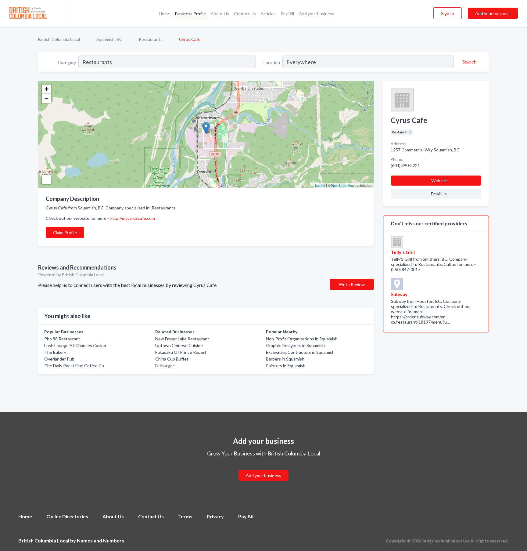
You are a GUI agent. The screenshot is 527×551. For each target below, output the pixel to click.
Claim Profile (65, 232)
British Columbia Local (59, 39)
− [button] (46, 98)
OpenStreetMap (342, 185)
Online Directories (67, 516)
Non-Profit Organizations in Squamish (302, 338)
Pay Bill (287, 13)
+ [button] (46, 89)
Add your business (316, 13)
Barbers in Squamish (285, 358)
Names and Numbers (100, 540)
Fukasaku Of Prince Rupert (180, 352)
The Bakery (55, 352)
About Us (220, 13)
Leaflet (320, 185)
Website (439, 180)
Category (67, 62)
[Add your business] (263, 468)
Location (272, 62)
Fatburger (164, 365)
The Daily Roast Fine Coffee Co (74, 365)
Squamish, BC (109, 39)
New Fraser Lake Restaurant (182, 338)
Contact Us (245, 13)
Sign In (447, 13)
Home (164, 13)
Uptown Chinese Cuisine (179, 345)
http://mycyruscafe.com (132, 218)
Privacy (215, 516)
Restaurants (151, 39)
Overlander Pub (59, 358)
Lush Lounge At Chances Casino (75, 345)
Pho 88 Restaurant (62, 338)
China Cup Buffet (171, 358)
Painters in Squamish (286, 365)
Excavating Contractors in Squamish (300, 352)
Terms (185, 516)
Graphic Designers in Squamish (295, 345)
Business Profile (190, 13)
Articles (268, 13)
